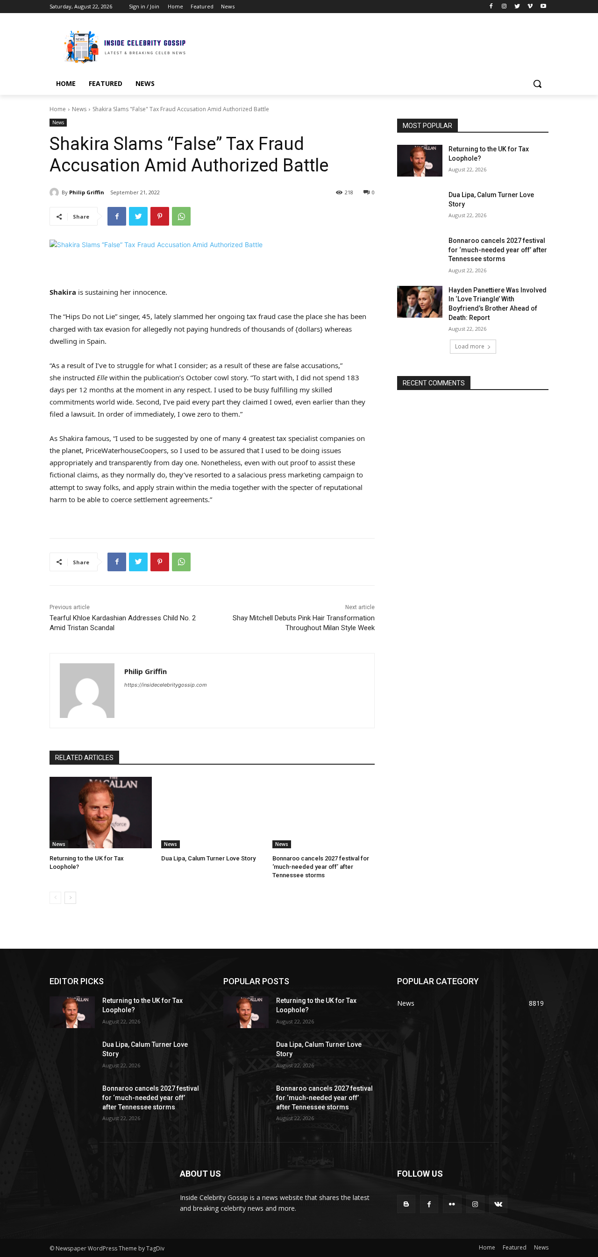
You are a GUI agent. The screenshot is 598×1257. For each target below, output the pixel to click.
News (79, 109)
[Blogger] (406, 1204)
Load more (469, 346)
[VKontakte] (498, 1204)
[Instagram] (504, 6)
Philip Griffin (86, 192)
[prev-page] (55, 898)
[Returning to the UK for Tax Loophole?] (101, 812)
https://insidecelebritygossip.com (165, 685)
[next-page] (70, 898)
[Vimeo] (530, 6)
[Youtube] (543, 6)
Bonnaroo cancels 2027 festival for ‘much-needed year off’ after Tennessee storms (320, 867)
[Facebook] (491, 6)
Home (58, 109)
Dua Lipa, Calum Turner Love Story (208, 858)
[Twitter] (517, 6)
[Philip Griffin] (56, 192)
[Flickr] (452, 1204)
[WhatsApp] (181, 216)
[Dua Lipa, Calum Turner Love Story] (212, 812)
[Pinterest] (159, 216)
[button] (537, 83)
